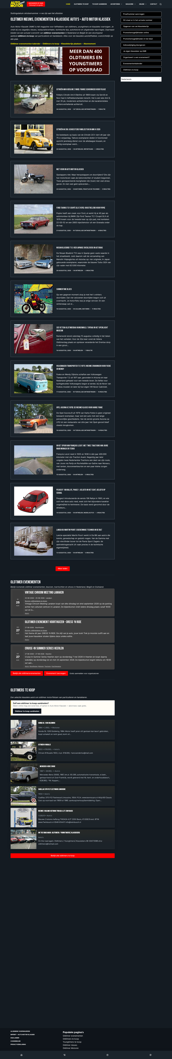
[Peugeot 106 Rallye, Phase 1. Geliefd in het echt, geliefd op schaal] (33, 501)
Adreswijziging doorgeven (134, 45)
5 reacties (106, 189)
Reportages (88, 149)
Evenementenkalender (132, 63)
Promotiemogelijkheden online (136, 32)
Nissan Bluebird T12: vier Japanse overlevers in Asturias (79, 247)
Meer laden (62, 568)
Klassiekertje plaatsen (71, 43)
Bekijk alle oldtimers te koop (63, 855)
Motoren (78, 189)
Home (68, 4)
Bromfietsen (34, 666)
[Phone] (64, 1055)
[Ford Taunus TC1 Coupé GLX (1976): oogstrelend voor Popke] (33, 218)
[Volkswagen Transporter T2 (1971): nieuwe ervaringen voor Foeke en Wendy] (33, 378)
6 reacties (89, 553)
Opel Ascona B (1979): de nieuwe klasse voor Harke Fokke (79, 407)
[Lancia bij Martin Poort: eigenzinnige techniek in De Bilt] (33, 541)
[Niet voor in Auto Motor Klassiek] (33, 179)
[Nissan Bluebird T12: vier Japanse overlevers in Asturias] (33, 258)
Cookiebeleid (16, 1041)
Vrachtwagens (56, 666)
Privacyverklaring (18, 1044)
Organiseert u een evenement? (136, 57)
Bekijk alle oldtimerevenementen (27, 673)
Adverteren (115, 4)
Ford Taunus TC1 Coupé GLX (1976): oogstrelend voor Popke (80, 207)
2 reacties (100, 149)
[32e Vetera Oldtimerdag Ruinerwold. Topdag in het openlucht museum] (33, 338)
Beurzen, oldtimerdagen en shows (36, 601)
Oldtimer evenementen (73, 1036)
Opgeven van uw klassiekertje (136, 26)
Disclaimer (15, 1038)
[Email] (150, 1055)
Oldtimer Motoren (71, 1048)
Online (141, 4)
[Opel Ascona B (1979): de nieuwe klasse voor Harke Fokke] (33, 418)
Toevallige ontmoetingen (85, 109)
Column (78, 309)
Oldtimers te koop (81, 4)
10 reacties (102, 392)
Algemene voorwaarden (20, 1031)
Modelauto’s (89, 513)
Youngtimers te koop (72, 1042)
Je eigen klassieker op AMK (134, 51)
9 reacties (89, 474)
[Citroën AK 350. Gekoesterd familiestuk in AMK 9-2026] (33, 139)
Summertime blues (64, 289)
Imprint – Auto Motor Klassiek (23, 1034)
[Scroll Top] (107, 1055)
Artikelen (79, 149)
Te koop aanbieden (99, 4)
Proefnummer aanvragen (133, 14)
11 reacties (96, 309)
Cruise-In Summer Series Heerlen (44, 648)
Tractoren (47, 666)
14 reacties (102, 430)
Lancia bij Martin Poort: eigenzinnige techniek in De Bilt (79, 529)
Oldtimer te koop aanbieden (27, 711)
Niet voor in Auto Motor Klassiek (70, 169)
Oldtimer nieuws (70, 1045)
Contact (153, 4)
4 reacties (102, 230)
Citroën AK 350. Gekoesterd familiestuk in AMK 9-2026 (78, 129)
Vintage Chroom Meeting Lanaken (44, 592)
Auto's (27, 613)
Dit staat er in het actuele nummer (137, 20)
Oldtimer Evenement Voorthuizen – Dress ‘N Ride (53, 622)
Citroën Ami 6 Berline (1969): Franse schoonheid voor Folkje (81, 89)
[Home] (21, 1055)
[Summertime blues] (33, 298)
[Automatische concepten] (62, 60)
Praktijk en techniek (91, 189)
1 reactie (101, 109)
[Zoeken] (160, 4)
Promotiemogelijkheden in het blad (138, 39)
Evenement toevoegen (56, 673)
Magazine (129, 4)
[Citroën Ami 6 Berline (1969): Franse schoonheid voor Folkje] (33, 99)
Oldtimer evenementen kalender (25, 43)
